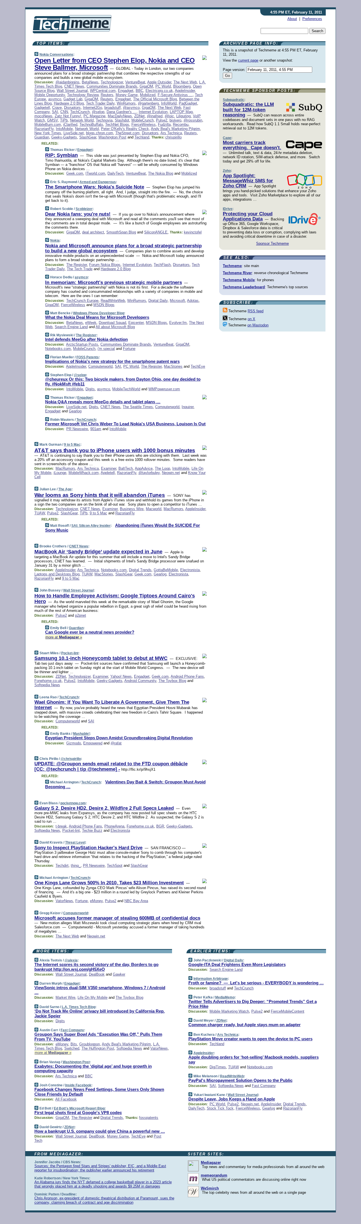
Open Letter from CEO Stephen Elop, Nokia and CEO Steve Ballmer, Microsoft (114, 64)
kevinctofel (193, 232)
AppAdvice (144, 468)
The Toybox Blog (172, 681)
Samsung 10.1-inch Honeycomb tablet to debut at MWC (101, 658)
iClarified (70, 124)
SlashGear (87, 137)
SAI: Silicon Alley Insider (91, 525)
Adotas (193, 300)
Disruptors (72, 107)
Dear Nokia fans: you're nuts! (78, 214)
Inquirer (187, 407)
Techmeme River (237, 273)
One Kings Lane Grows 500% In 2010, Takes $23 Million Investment (109, 882)
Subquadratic (233, 99)
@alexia (71, 960)
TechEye (198, 366)
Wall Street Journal (72, 90)
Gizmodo (73, 743)
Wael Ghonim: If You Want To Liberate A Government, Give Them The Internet (111, 704)
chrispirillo (173, 137)
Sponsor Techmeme (272, 243)
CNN (64, 112)
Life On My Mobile (92, 997)
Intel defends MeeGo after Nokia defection (86, 339)
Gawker (119, 974)
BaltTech (125, 468)
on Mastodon (257, 325)
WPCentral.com (103, 90)
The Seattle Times (138, 407)
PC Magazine (94, 116)
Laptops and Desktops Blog (57, 574)
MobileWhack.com (84, 473)
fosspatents (148, 1117)
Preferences (312, 19)
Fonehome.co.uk (48, 681)
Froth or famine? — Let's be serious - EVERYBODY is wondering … (256, 982)
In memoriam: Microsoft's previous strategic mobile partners (113, 282)
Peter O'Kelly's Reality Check (125, 129)
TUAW (39, 513)
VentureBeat (135, 82)
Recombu (180, 124)
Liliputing (183, 116)
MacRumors (65, 468)
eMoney (96, 901)
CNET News (74, 86)
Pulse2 (161, 120)
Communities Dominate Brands (112, 86)
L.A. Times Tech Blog (78, 1007)
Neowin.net (171, 473)
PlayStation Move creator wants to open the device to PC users (250, 1038)
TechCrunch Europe (82, 300)
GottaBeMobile (166, 570)
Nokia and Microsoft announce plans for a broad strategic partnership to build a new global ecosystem (123, 248)
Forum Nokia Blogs (104, 265)
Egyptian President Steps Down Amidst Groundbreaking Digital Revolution (119, 737)
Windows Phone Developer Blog (98, 313)
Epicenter (136, 322)
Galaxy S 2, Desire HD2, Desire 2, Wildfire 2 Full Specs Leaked (104, 808)
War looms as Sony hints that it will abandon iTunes (99, 495)
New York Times (47, 133)
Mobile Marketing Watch (229, 1011)
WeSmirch (210, 1188)
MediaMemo (225, 997)
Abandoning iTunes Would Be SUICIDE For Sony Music (122, 527)
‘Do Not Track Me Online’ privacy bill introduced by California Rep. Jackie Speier (99, 1013)
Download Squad (112, 322)
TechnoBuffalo (91, 124)
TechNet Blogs (117, 124)
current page (248, 60)
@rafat (116, 743)
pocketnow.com (73, 803)
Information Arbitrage (210, 978)
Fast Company (72, 1030)
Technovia (104, 120)
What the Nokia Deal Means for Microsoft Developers (97, 317)
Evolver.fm (178, 322)
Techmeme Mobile (239, 280)
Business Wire (132, 509)
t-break (61, 826)
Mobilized (147, 95)
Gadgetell (42, 107)
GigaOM (146, 86)
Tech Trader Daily (100, 103)
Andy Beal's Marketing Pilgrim (175, 129)
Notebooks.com (58, 348)
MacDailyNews (120, 116)
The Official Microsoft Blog (155, 99)
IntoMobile (64, 129)
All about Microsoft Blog (115, 327)
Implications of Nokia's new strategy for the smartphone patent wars (112, 361)
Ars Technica (171, 133)
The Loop (162, 468)
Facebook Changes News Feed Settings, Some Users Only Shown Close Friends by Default (99, 1092)
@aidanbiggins (68, 82)
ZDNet (139, 116)
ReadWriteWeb (113, 300)
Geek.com (74, 173)
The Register (76, 265)
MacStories (173, 366)
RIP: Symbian (61, 155)
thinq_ (76, 865)
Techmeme (232, 266)
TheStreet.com (127, 133)
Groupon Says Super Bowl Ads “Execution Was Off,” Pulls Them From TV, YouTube (98, 1036)
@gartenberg (148, 103)
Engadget (125, 90)
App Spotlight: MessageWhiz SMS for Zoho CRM (248, 181)
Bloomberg (182, 86)
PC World (163, 86)
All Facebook (66, 1099)
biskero (175, 120)
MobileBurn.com (47, 124)
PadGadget (188, 103)
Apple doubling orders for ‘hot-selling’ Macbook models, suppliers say (253, 1059)
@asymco (131, 107)
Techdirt (62, 865)
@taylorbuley (149, 473)
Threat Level (75, 842)
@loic (169, 116)
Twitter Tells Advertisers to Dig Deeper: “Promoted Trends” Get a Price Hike (252, 1004)
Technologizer (112, 82)
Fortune (129, 348)
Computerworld (100, 366)
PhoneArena (114, 826)
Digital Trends (140, 570)
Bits (74, 1044)
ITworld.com (95, 173)
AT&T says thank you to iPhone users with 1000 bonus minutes (114, 450)
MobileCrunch (142, 120)
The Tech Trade (80, 269)
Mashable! (81, 733)
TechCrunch (80, 112)
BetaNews (90, 82)
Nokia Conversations (56, 54)
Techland (142, 137)
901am (95, 429)
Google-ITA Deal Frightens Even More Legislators (237, 964)
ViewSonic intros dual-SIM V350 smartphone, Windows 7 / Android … (99, 990)
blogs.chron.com (99, 133)
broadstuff (112, 107)
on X (251, 319)
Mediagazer (211, 1162)
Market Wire (65, 997)
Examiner (108, 468)
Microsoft (177, 300)
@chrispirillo (71, 759)
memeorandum (214, 1175)
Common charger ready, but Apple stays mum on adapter (244, 1024)
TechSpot (114, 865)
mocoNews (43, 116)
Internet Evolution (153, 112)
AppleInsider (185, 90)
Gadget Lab (72, 99)
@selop (98, 112)
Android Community (140, 681)
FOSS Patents (87, 357)
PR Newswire (77, 429)
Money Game (127, 95)
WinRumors (126, 103)
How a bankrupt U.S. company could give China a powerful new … (99, 1131)
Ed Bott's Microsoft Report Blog (79, 1108)
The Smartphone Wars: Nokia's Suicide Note (94, 187)
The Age (65, 489)
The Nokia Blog (160, 173)
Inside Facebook (78, 1085)
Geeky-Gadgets (64, 137)
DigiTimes (218, 1067)
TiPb (64, 120)
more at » (63, 637)
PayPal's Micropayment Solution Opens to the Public (240, 1080)
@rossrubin (193, 120)
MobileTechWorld (126, 389)
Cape (227, 138)
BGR (160, 826)
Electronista (190, 570)
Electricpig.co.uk (159, 90)
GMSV (52, 120)
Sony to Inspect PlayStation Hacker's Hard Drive (88, 847)
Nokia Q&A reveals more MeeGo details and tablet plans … (102, 401)
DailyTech (115, 173)
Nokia (55, 240)
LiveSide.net (73, 133)
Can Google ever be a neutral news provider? (89, 632)
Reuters (107, 95)
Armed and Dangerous (98, 182)
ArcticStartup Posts (82, 344)
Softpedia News (47, 685)
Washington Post (112, 137)
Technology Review (82, 95)
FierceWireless (143, 124)
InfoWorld (169, 103)
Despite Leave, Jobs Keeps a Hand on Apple (231, 1099)
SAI (55, 112)
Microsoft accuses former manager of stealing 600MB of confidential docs (117, 918)
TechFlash (162, 265)
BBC (139, 90)
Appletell (108, 473)
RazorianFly (44, 129)
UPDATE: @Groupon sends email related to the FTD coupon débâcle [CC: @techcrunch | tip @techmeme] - (111, 766)
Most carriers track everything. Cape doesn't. (252, 145)
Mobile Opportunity (49, 95)
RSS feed (255, 311)
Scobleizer (84, 209)
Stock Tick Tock (220, 1108)
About (292, 19)
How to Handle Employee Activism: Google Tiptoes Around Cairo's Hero (114, 598)
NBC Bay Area (136, 901)
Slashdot (122, 120)
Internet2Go (92, 107)
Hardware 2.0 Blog (69, 103)
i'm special (106, 348)
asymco (54, 99)
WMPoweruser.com (164, 389)
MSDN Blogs (104, 305)
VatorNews (64, 901)
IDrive (227, 209)
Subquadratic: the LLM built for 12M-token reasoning (248, 110)
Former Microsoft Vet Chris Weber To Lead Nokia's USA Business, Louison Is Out (125, 423)
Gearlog (75, 411)
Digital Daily (158, 300)
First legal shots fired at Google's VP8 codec (78, 1112)
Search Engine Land (71, 327)
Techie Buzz (92, 830)
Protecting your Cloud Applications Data (247, 216)
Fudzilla (164, 124)
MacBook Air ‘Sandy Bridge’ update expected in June (98, 551)
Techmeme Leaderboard (244, 287)
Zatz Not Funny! (68, 116)
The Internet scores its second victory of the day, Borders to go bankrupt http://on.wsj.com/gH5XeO (96, 967)
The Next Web (185, 82)
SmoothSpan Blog (121, 232)
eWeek (90, 322)
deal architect (93, 232)
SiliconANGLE (156, 232)
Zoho (227, 170)
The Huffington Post (98, 1048)
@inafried (154, 116)
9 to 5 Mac (72, 444)
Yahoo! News (121, 676)
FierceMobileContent (287, 1011)
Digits (90, 389)
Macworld (153, 509)
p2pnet (80, 615)
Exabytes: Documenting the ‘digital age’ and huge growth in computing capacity (93, 1068)
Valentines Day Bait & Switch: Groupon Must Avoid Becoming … (125, 784)
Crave (57, 107)
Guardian (41, 137)
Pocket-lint (69, 653)
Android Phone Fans (187, 676)
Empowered (92, 743)
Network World (82, 120)
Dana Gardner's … (122, 112)
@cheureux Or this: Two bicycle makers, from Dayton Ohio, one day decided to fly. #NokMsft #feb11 (123, 381)
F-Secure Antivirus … (175, 95)
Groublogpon (89, 1044)
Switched (71, 1048)
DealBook (97, 974)
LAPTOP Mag (181, 112)
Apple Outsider (159, 82)
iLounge (60, 473)
